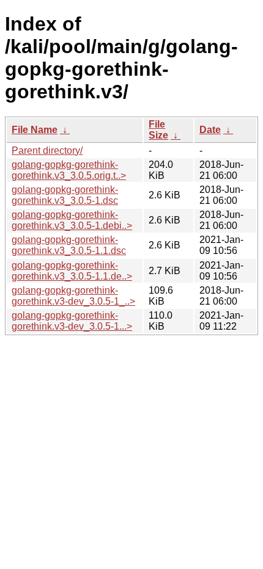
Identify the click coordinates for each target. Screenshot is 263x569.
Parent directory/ (47, 150)
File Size (158, 129)
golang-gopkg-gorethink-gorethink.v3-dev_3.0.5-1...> (72, 321)
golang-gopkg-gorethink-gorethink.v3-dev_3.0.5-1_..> (73, 295)
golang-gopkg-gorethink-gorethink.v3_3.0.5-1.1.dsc (69, 245)
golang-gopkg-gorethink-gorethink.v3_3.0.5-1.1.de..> (72, 270)
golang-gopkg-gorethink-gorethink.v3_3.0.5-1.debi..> (72, 220)
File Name (34, 130)
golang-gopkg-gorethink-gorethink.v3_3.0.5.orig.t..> (69, 170)
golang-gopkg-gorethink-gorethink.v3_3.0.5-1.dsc (65, 195)
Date (210, 130)
